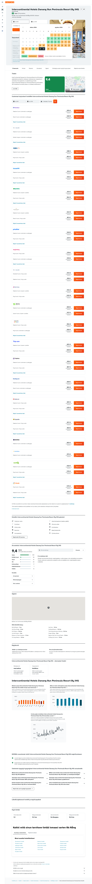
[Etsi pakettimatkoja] (2, 15)
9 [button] (43, 38)
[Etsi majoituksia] (2, 9)
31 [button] (23, 52)
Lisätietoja (71, 504)
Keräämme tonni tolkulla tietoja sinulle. (23, 871)
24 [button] (23, 48)
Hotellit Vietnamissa (34, 880)
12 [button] (29, 42)
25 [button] (26, 48)
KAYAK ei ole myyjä (18, 868)
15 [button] (40, 42)
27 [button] (33, 48)
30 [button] (43, 48)
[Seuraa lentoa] (2, 22)
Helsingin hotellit (18, 845)
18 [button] (26, 45)
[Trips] (2, 26)
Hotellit (20, 880)
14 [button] (36, 42)
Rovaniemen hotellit (19, 841)
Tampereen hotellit (64, 841)
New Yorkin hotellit (42, 843)
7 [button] (36, 38)
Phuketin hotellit (18, 843)
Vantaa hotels (63, 847)
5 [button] (65, 35)
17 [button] (22, 45)
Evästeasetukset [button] (15, 508)
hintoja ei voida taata (45, 864)
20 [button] (33, 45)
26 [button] (29, 48)
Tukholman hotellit (19, 847)
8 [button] (40, 38)
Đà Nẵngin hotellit (54, 880)
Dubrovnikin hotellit (42, 845)
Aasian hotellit (26, 880)
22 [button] (40, 45)
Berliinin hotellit (41, 841)
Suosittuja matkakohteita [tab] (20, 832)
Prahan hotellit (63, 843)
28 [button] (36, 48)
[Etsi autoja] (2, 12)
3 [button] (58, 35)
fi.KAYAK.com (14, 880)
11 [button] (26, 42)
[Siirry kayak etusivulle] (9, 2)
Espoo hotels (18, 849)
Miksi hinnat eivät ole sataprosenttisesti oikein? (24, 873)
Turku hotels (40, 849)
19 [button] (29, 45)
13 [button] (33, 42)
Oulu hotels (40, 847)
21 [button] (36, 45)
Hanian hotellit (63, 845)
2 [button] (43, 35)
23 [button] (43, 45)
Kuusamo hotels (18, 851)
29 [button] (40, 48)
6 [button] (33, 38)
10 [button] (23, 42)
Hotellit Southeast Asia (44, 880)
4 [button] (26, 38)
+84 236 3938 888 (16, 17)
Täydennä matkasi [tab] (32, 832)
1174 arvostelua (21, 13)
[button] (2, 2)
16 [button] (43, 42)
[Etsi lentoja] (2, 6)
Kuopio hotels (63, 849)
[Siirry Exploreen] (2, 19)
